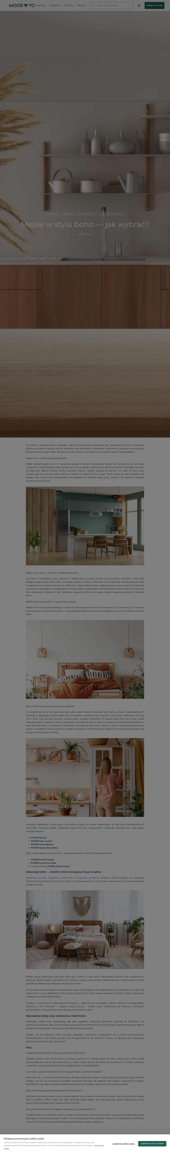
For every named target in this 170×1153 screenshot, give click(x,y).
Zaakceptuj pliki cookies (152, 1144)
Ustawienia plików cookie (123, 1144)
